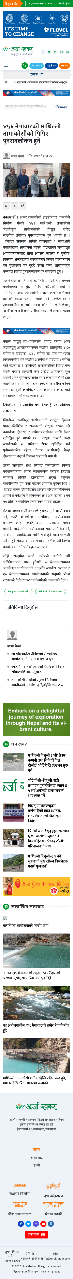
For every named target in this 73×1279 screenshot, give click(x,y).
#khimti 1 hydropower (51, 591)
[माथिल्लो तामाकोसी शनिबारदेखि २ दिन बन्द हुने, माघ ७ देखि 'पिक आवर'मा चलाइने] (36, 1055)
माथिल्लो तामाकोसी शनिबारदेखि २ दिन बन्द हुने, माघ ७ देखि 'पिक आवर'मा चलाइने (34, 1081)
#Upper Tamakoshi (18, 591)
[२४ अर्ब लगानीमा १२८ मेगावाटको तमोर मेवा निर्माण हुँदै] (36, 1003)
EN (66, 66)
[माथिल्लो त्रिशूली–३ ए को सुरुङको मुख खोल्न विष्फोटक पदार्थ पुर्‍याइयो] (13, 863)
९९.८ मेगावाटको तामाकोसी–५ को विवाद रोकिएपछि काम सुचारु (37, 670)
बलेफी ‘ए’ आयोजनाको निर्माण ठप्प (25, 926)
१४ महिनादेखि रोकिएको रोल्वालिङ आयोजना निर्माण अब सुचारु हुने (34, 657)
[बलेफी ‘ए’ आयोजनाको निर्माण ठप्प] (36, 918)
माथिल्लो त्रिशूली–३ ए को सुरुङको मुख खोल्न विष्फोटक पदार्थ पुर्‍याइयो (48, 861)
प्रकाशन (38, 66)
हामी (36, 1165)
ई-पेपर (53, 66)
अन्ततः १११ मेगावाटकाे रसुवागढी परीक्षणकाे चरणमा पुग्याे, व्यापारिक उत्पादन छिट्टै (31, 976)
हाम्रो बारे (36, 1158)
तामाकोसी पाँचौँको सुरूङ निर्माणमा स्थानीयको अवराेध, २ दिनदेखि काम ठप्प (37, 683)
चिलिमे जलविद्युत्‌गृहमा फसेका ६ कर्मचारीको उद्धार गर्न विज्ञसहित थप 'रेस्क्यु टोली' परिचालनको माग (48, 839)
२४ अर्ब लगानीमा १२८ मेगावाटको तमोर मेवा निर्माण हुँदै (36, 1028)
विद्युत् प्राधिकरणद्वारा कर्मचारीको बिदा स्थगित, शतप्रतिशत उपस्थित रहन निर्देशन (44, 814)
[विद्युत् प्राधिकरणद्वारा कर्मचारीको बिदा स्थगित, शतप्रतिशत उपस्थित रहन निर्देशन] (13, 812)
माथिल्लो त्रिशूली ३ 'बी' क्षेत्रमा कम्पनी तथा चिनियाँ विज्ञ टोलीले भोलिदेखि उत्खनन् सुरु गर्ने (48, 763)
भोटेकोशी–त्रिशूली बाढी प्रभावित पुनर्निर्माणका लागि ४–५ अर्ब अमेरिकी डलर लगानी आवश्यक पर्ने (48, 788)
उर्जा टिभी (34, 1234)
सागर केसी (17, 156)
